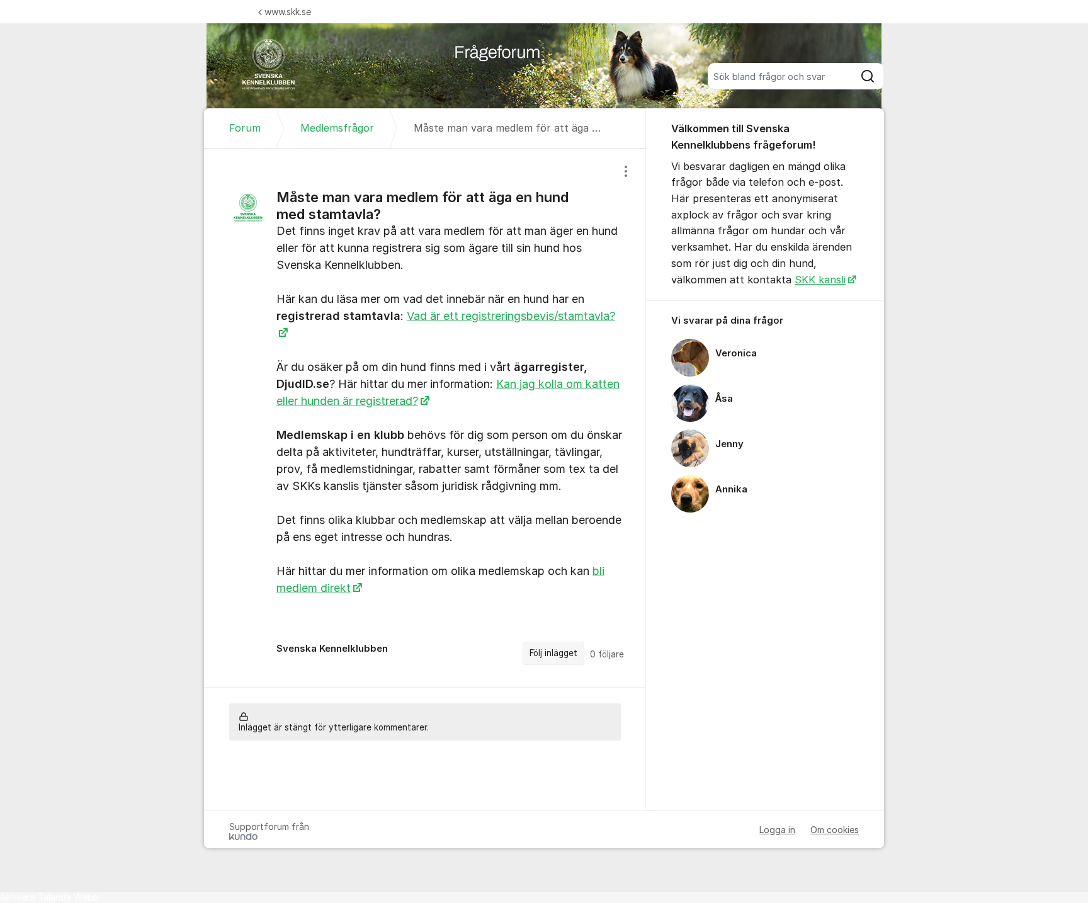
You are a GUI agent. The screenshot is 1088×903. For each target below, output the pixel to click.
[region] (425, 418)
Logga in (777, 829)
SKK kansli (820, 279)
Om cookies (834, 829)
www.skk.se (287, 11)
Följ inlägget (553, 653)
